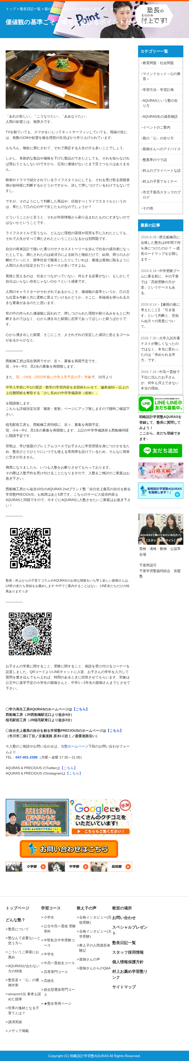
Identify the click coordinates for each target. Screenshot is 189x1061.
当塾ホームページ (74, 746)
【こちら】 (80, 709)
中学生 (49, 954)
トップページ (17, 908)
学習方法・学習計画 (158, 90)
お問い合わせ (124, 918)
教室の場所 (122, 908)
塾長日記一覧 (124, 943)
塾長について (18, 929)
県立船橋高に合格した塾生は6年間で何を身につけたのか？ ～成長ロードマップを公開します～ (161, 248)
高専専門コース (56, 972)
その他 (148, 208)
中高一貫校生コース (59, 963)
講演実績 (15, 1022)
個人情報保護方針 (128, 962)
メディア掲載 (18, 1031)
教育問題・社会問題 (158, 63)
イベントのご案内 (156, 127)
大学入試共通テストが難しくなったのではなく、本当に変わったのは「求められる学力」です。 (160, 349)
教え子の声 (86, 908)
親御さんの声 (89, 959)
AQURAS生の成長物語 (160, 116)
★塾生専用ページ (57, 1003)
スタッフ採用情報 (128, 952)
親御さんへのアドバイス (162, 149)
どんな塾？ (15, 920)
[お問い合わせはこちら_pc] (69, 849)
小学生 (49, 917)
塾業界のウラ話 (155, 160)
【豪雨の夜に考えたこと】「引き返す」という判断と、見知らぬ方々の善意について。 (160, 315)
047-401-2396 (27, 757)
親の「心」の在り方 (158, 138)
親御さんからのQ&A (94, 968)
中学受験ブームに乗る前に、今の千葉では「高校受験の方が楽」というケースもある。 (160, 282)
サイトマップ (124, 987)
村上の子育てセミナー (160, 181)
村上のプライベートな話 (162, 170)
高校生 (49, 981)
